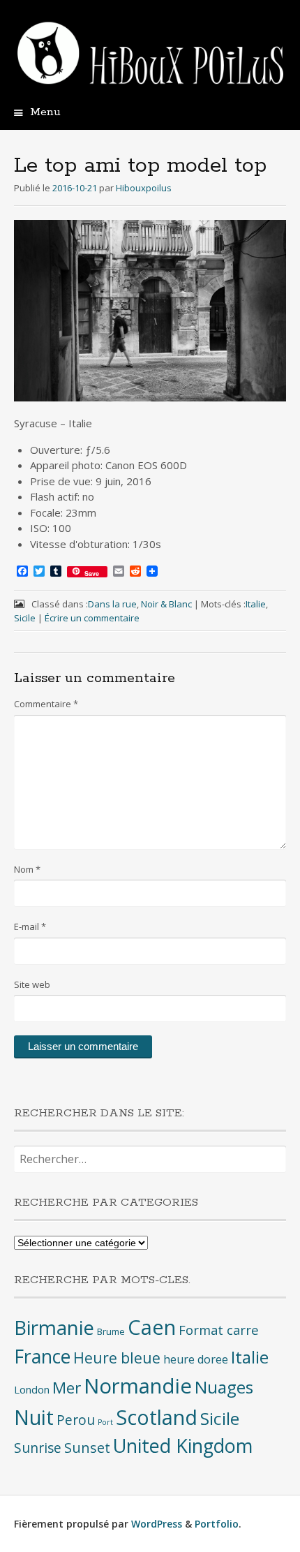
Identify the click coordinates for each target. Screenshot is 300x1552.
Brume (111, 1331)
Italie (256, 604)
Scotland (156, 1417)
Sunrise (37, 1448)
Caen (152, 1327)
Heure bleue (116, 1358)
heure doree (195, 1359)
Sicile (25, 618)
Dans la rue (112, 604)
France (42, 1356)
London (32, 1389)
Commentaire (46, 703)
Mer (66, 1387)
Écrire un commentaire (92, 618)
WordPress (156, 1523)
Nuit (34, 1417)
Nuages (224, 1386)
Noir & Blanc (166, 604)
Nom (27, 869)
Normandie (138, 1386)
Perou (76, 1420)
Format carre (219, 1329)
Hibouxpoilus (144, 188)
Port (105, 1422)
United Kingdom (183, 1445)
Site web (32, 984)
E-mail (30, 926)
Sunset (87, 1447)
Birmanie (54, 1327)
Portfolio (217, 1523)
